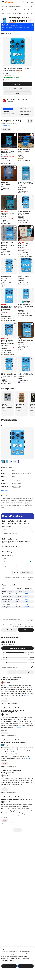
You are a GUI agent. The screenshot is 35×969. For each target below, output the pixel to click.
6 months (16, 572)
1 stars (3, 662)
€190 (26, 591)
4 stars (3, 655)
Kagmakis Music (12, 100)
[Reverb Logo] (9, 2)
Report (5, 700)
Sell (23, 2)
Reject (9, 966)
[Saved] (28, 2)
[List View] (31, 121)
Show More (4, 490)
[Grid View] (28, 121)
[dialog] (17, 958)
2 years (29, 572)
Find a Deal (5, 9)
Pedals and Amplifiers (20, 9)
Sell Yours (26, 630)
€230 (26, 604)
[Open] (31, 529)
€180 (26, 596)
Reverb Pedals (16, 486)
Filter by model (6, 526)
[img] (21, 99)
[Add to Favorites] (30, 20)
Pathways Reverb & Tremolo (21, 406)
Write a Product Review (17, 648)
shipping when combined (11, 77)
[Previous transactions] (28, 620)
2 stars (3, 660)
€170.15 (27, 607)
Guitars (11, 9)
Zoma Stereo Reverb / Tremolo (7, 406)
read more (26, 695)
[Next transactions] (31, 620)
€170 (26, 594)
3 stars (3, 657)
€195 (26, 601)
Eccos (3, 500)
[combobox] (15, 530)
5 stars (3, 652)
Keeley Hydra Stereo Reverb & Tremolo (16, 68)
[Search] (32, 6)
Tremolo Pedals (16, 488)
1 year (23, 572)
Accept (26, 966)
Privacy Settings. (9, 960)
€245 (26, 599)
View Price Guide (9, 630)
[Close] (32, 24)
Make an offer (17, 89)
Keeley (14, 470)
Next (16, 830)
